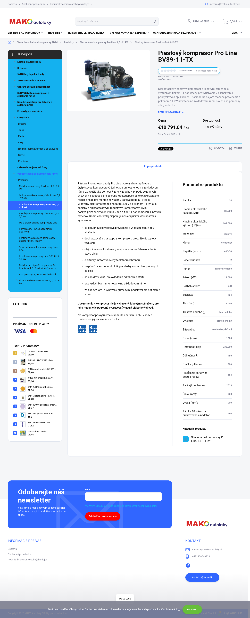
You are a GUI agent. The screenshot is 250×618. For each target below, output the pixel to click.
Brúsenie (22, 68)
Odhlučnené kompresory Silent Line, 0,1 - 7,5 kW (39, 197)
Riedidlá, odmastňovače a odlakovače (38, 148)
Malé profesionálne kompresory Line (38, 222)
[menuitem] (26, 33)
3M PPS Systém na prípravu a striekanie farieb (33, 94)
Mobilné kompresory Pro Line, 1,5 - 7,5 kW (39, 187)
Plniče (21, 136)
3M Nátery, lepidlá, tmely (30, 74)
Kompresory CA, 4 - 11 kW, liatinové (37, 274)
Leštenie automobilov (29, 61)
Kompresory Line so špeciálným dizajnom (35, 230)
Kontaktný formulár (202, 577)
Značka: (164, 79)
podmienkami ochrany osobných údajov (136, 506)
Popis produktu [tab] (153, 166)
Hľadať (154, 21)
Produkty (23, 180)
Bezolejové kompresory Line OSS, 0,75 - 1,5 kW (39, 257)
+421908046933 (201, 556)
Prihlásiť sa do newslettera (103, 516)
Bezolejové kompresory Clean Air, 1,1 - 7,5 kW (39, 215)
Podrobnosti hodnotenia (206, 71)
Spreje (21, 155)
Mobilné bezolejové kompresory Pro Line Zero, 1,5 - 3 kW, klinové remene (37, 267)
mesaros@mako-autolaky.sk (207, 549)
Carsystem (23, 117)
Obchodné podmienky (33, 4)
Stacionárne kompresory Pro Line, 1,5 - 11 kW (39, 206)
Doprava (12, 4)
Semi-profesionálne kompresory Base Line (38, 248)
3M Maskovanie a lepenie (31, 80)
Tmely (21, 130)
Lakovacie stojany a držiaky (32, 167)
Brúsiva (22, 123)
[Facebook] (187, 564)
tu (179, 609)
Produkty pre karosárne (30, 111)
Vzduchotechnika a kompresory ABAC (37, 173)
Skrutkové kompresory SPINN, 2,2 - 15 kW (39, 282)
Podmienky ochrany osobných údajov (69, 4)
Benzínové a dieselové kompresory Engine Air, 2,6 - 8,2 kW (37, 239)
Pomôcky (23, 161)
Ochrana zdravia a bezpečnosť (33, 86)
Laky (20, 142)
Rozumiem (192, 609)
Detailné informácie (169, 112)
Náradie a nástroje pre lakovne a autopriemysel (34, 103)
